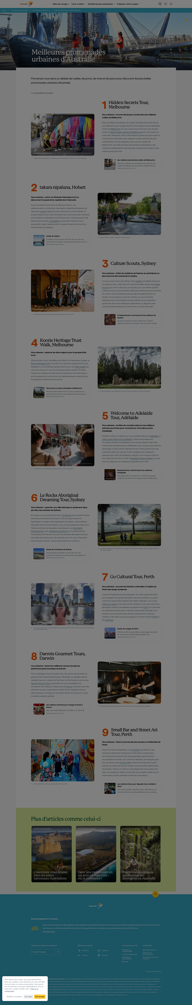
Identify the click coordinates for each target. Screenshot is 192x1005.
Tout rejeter (28, 996)
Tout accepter (40, 996)
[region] (25, 988)
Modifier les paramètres (14, 996)
